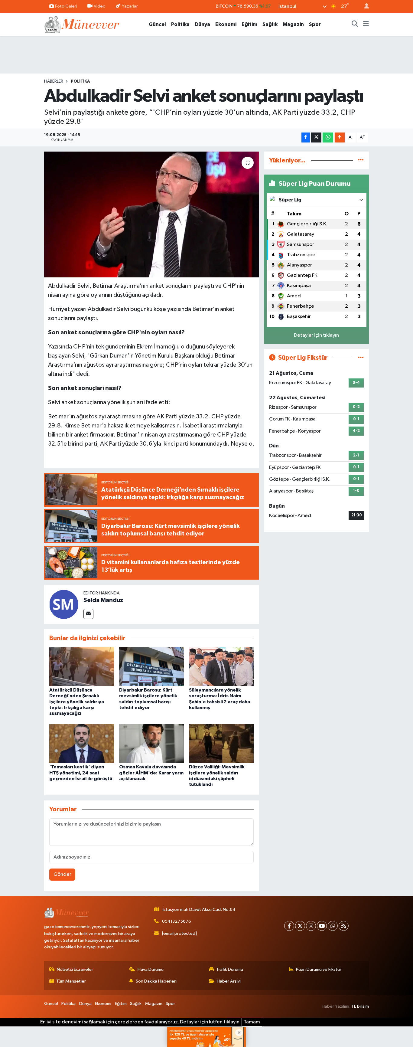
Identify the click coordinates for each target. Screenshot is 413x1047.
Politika (180, 24)
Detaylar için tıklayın (316, 335)
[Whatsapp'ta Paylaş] (328, 137)
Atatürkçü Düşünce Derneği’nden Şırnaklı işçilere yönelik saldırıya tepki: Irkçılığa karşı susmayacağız (76, 702)
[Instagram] (311, 926)
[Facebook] (289, 926)
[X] (300, 926)
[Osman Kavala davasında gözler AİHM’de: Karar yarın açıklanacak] (151, 743)
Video (100, 6)
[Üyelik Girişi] (364, 6)
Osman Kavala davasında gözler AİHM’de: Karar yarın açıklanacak (151, 772)
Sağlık (270, 24)
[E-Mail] (88, 614)
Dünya (202, 24)
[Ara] (355, 24)
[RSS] (344, 926)
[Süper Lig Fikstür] (361, 357)
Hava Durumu (151, 969)
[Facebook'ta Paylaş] (305, 137)
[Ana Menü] (366, 24)
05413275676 (176, 921)
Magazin (293, 24)
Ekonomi (225, 24)
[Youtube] (322, 926)
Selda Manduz (103, 600)
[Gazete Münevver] (82, 24)
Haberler (53, 81)
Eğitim (249, 24)
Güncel (157, 24)
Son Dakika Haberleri (156, 981)
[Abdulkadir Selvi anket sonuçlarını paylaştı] (151, 214)
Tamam (252, 1022)
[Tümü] (361, 160)
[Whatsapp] (333, 926)
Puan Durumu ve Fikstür (318, 969)
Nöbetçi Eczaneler (75, 969)
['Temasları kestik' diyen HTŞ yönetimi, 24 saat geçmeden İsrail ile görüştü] (81, 743)
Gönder (62, 874)
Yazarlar (130, 6)
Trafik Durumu (229, 969)
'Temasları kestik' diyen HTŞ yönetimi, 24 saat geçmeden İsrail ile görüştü (80, 772)
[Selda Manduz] (63, 604)
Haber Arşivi (229, 981)
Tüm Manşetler (71, 981)
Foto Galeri (66, 6)
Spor (315, 24)
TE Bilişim (360, 1006)
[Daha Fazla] (340, 137)
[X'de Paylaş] (316, 137)
